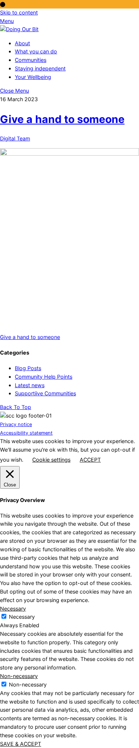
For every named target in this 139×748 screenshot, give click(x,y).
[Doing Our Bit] (19, 29)
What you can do (36, 51)
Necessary (22, 617)
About (22, 43)
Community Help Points (43, 376)
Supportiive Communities (45, 393)
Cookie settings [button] (51, 459)
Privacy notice (16, 424)
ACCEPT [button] (90, 459)
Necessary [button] (13, 608)
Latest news (29, 385)
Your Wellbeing (33, 77)
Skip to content (19, 12)
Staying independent (40, 68)
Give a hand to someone (62, 119)
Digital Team (15, 138)
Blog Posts (28, 368)
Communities (30, 60)
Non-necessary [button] (19, 676)
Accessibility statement (26, 433)
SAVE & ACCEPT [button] (20, 744)
